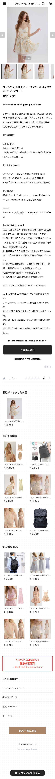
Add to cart (28, 349)
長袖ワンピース (9, 706)
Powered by (24, 749)
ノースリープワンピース (13, 688)
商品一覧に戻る (27, 730)
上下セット (7, 716)
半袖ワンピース (9, 697)
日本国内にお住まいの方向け (27, 359)
